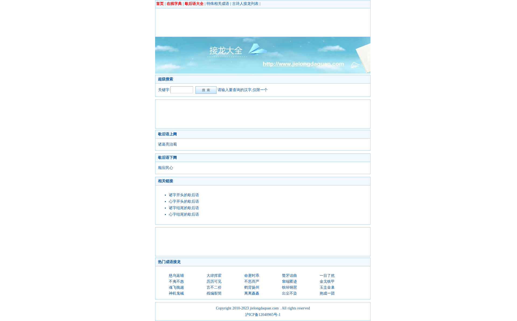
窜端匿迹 (289, 281)
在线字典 (174, 4)
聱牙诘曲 (289, 276)
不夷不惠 (176, 281)
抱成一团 (327, 293)
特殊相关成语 (218, 4)
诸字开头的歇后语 (184, 195)
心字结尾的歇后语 (184, 214)
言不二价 (214, 287)
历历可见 (214, 281)
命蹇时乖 (251, 276)
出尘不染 (289, 293)
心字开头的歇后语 (184, 201)
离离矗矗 (251, 293)
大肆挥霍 (214, 276)
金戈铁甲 (327, 281)
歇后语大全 (194, 4)
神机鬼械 (176, 293)
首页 (160, 4)
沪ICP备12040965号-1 (263, 315)
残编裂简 (214, 293)
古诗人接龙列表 (245, 4)
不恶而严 (251, 281)
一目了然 (327, 276)
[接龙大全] (263, 72)
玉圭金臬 (327, 287)
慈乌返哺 (176, 276)
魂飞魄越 (176, 287)
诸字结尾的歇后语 (184, 208)
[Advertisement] (256, 22)
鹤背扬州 (251, 287)
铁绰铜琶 (289, 287)
